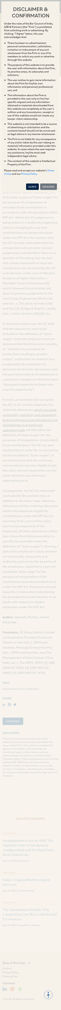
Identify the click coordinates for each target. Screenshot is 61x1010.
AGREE (32, 186)
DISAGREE (48, 186)
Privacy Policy (29, 173)
